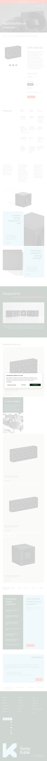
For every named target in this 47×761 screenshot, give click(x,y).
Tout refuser (23, 384)
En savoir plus (9, 381)
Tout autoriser (35, 384)
